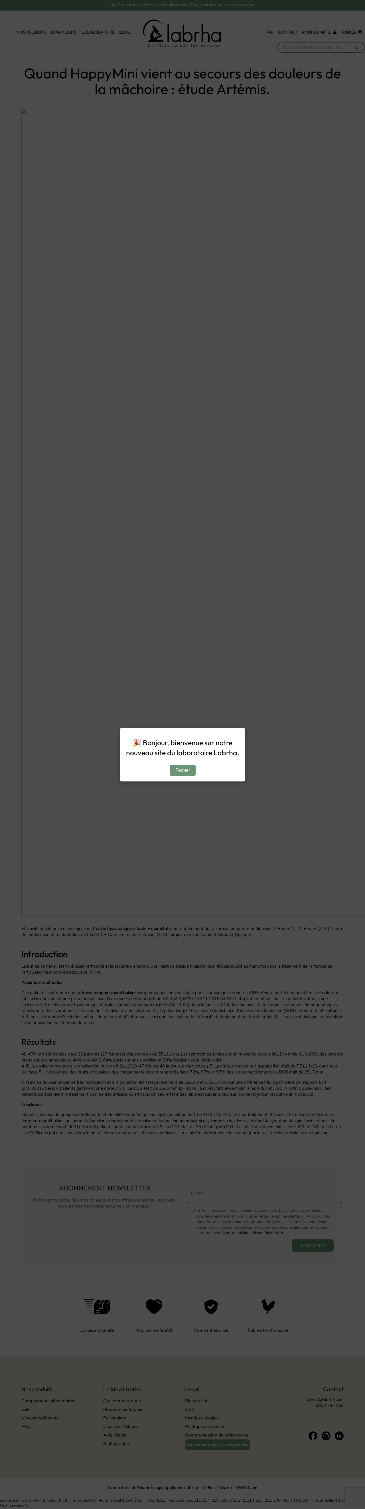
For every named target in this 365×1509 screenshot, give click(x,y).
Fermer (182, 770)
